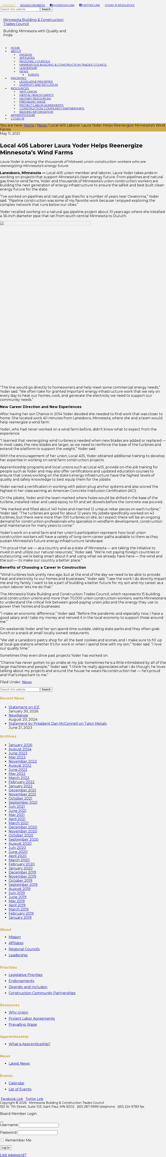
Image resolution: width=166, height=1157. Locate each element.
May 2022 (17, 774)
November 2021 (22, 794)
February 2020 (22, 864)
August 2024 (20, 749)
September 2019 (23, 885)
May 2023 (17, 757)
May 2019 (17, 901)
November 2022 (23, 761)
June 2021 (17, 811)
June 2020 (18, 852)
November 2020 (23, 831)
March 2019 (19, 909)
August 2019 (19, 889)
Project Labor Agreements (32, 1018)
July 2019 (17, 893)
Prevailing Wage (23, 1025)
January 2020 (21, 868)
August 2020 (20, 844)
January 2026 (20, 745)
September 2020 (23, 839)
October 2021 (20, 798)
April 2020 (18, 856)
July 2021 (17, 807)
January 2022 (20, 786)
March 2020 (19, 860)
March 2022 (19, 778)
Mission (15, 937)
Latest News (19, 1063)
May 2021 (17, 815)
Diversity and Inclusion (28, 987)
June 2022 (18, 770)
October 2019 (20, 881)
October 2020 (21, 835)
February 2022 (22, 782)
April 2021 (17, 819)
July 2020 (17, 848)
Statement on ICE (24, 707)
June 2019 (17, 897)
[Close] (1, 1122)
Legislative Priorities (25, 975)
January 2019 (20, 917)
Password (8, 1132)
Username (9, 1125)
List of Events (20, 1089)
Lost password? (13, 1155)
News (27, 682)
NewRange (18, 715)
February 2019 (21, 913)
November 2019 (22, 876)
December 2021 (22, 790)
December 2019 (22, 872)
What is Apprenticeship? (29, 1044)
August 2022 (20, 765)
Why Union (18, 1012)
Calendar (16, 1083)
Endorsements (21, 981)
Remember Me (17, 1140)
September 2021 (23, 802)
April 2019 (17, 905)
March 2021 (19, 823)
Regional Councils (24, 949)
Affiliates (16, 943)
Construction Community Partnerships (42, 993)
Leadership (18, 955)
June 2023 (18, 753)
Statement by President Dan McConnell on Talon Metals (58, 724)
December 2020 (23, 827)
